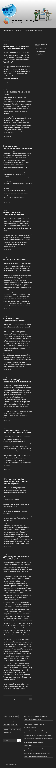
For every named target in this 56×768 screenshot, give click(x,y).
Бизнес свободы (25, 20)
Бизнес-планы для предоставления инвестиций (17, 380)
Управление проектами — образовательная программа (17, 431)
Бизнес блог (19, 30)
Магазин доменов (40, 53)
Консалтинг (13, 727)
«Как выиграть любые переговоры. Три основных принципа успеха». (16, 481)
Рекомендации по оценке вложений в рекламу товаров (37, 753)
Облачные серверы (40, 51)
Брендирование (7, 721)
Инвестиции (7, 724)
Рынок (18, 729)
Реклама (13, 729)
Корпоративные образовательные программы (17, 147)
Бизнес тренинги (8, 719)
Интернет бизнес (28, 745)
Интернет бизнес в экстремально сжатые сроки (35, 756)
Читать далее (7, 82)
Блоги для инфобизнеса (14, 259)
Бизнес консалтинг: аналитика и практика (13, 213)
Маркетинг (6, 729)
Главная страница (8, 30)
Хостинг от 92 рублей (41, 48)
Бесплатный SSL (40, 54)
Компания (6, 727)
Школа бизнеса (7, 732)
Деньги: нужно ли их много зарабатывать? (16, 557)
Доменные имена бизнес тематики (33, 30)
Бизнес (5, 716)
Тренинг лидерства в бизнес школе (16, 92)
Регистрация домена (41, 49)
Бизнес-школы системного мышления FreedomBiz (16, 47)
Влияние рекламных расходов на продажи (34, 748)
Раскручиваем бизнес (29, 750)
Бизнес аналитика (13, 716)
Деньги (15, 721)
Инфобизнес (14, 724)
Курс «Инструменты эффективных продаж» (14, 319)
